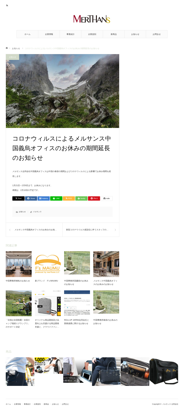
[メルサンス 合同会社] (92, 19)
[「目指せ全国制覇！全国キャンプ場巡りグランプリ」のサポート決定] (19, 303)
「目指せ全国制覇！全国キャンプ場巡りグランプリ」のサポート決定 (18, 323)
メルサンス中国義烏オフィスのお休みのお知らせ (105, 282)
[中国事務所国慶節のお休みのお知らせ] (77, 264)
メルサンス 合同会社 (170, 404)
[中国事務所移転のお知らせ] (19, 264)
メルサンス (37, 212)
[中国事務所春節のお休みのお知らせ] (106, 303)
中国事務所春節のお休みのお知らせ (105, 322)
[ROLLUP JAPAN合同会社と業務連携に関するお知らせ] (77, 303)
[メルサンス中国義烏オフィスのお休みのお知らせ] (106, 264)
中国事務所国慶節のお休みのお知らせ (76, 282)
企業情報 (49, 34)
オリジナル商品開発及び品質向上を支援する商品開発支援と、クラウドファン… (47, 323)
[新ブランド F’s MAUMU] (48, 264)
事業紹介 (71, 34)
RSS (7, 5)
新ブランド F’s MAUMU (46, 281)
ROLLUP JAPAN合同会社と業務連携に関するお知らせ (76, 322)
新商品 (114, 34)
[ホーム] (7, 48)
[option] (20, 371)
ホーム (27, 34)
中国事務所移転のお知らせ (18, 281)
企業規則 (92, 34)
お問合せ (157, 34)
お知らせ (135, 34)
